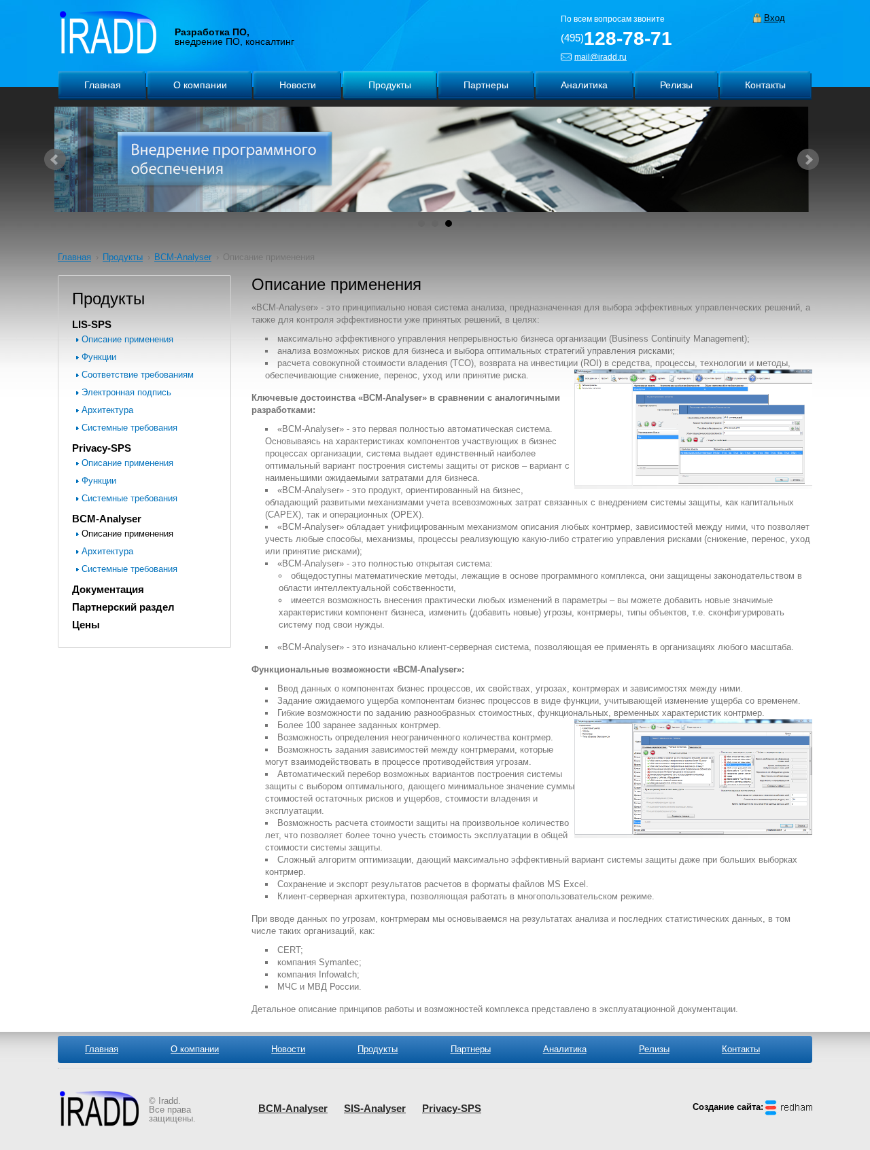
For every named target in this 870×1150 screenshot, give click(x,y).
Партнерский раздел (123, 607)
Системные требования (129, 428)
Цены (86, 624)
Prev (55, 159)
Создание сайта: (728, 1107)
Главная (74, 257)
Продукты (123, 257)
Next (808, 159)
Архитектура (107, 410)
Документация (108, 589)
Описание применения (127, 339)
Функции (99, 357)
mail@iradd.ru (600, 57)
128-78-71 (616, 38)
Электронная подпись (126, 392)
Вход (774, 18)
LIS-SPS (91, 324)
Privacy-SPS (101, 448)
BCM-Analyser (182, 257)
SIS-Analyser (375, 1108)
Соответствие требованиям (138, 375)
